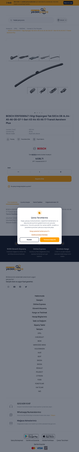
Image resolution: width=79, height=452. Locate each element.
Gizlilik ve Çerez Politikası (40, 235)
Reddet (29, 240)
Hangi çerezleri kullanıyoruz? (39, 231)
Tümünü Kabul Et (50, 240)
